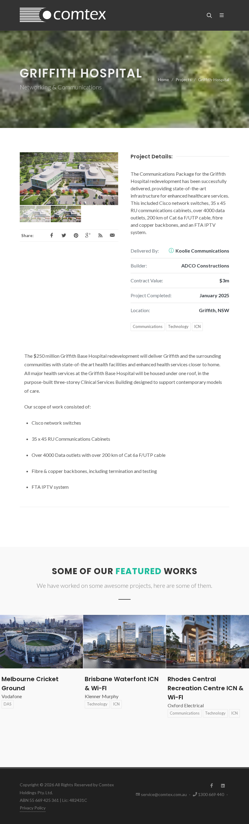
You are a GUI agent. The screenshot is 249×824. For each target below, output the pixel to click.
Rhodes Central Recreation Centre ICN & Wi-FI (123, 688)
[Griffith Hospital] (69, 178)
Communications (147, 326)
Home (163, 79)
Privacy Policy (33, 807)
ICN (197, 326)
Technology (178, 326)
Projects (184, 79)
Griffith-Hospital (213, 79)
